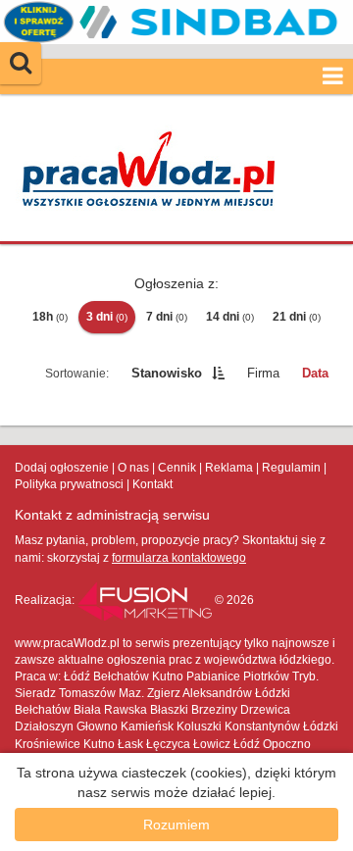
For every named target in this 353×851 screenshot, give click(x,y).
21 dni (297, 317)
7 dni (166, 317)
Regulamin (291, 468)
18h (50, 317)
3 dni (106, 317)
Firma (263, 373)
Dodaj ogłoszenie (62, 468)
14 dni (230, 317)
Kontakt (152, 484)
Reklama (229, 468)
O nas (133, 468)
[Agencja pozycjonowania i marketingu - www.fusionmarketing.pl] (146, 600)
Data (315, 373)
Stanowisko (166, 373)
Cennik (177, 468)
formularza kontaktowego (179, 558)
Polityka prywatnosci (69, 484)
